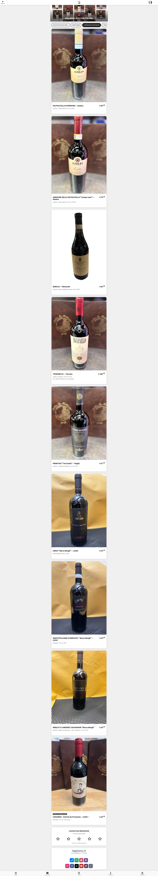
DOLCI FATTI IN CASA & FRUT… (60, 25)
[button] (79, 2)
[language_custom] (150, 2)
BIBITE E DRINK (76, 25)
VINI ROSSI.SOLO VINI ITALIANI (91, 25)
